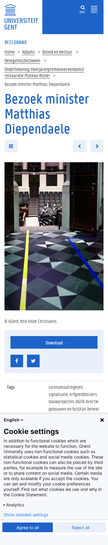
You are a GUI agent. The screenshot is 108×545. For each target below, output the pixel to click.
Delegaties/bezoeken (22, 60)
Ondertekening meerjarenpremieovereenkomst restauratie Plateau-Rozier (44, 72)
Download (54, 342)
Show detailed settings (26, 514)
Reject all (80, 527)
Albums (28, 51)
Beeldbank (15, 42)
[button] (94, 8)
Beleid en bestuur (57, 51)
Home (9, 51)
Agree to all (27, 527)
